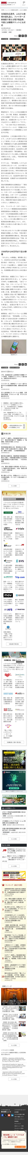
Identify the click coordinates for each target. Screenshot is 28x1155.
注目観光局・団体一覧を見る (14, 742)
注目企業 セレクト (9, 499)
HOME (2, 10)
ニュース (7, 10)
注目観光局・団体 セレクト (12, 660)
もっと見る (14, 486)
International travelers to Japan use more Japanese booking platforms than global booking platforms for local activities (14, 1066)
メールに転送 (4, 39)
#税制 (10, 32)
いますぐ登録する (21, 1147)
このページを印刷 (15, 39)
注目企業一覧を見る (14, 644)
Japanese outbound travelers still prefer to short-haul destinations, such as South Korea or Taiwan (13, 1073)
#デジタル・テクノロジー (8, 30)
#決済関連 (4, 32)
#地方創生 (18, 30)
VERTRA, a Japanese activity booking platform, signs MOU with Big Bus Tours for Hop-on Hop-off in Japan (13, 1059)
